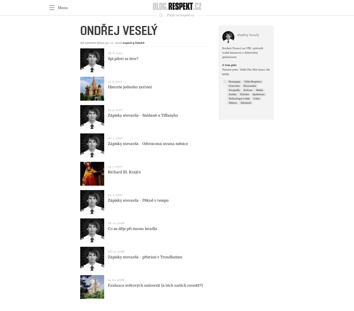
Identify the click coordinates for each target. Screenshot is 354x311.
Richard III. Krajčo (124, 172)
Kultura (248, 90)
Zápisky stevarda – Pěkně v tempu (138, 200)
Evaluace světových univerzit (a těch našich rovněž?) (155, 285)
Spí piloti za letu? (123, 58)
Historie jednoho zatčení (130, 87)
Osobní (232, 94)
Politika (244, 94)
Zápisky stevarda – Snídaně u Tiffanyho (143, 115)
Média (259, 90)
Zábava (233, 102)
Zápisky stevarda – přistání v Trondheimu (145, 257)
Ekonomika (250, 85)
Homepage (234, 81)
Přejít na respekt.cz (180, 15)
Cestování (234, 85)
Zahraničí (246, 102)
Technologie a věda (239, 98)
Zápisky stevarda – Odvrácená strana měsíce (148, 143)
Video (257, 98)
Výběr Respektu (252, 81)
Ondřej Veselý (248, 35)
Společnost (259, 94)
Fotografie (234, 90)
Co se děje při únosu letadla (132, 228)
